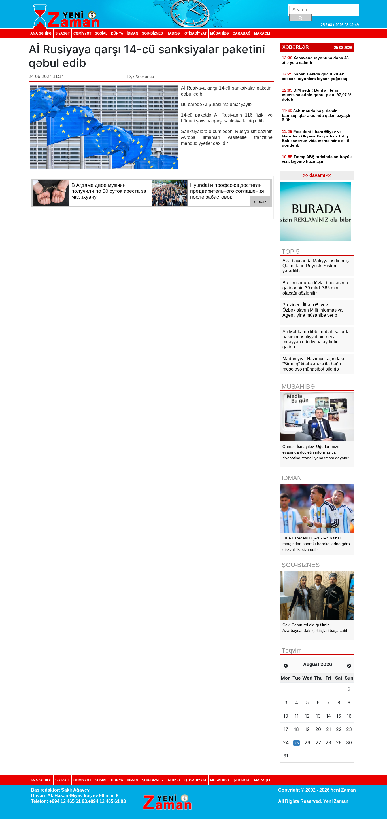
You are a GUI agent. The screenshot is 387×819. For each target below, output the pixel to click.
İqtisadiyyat (195, 33)
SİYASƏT (62, 33)
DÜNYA (117, 33)
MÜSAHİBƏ (219, 33)
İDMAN (132, 33)
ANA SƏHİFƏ (41, 33)
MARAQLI (262, 33)
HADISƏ (173, 33)
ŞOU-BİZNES (152, 33)
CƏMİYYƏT (82, 33)
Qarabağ (241, 33)
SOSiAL (101, 33)
